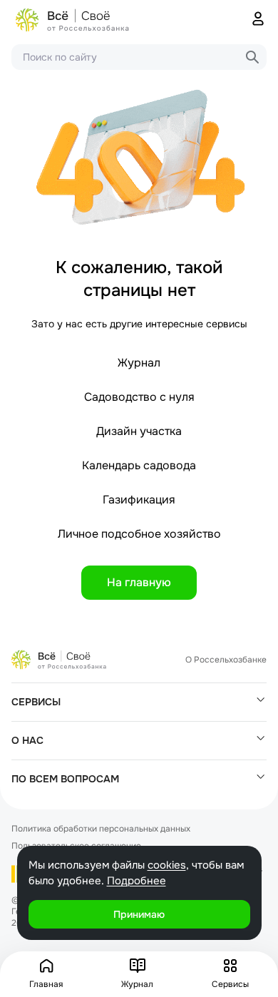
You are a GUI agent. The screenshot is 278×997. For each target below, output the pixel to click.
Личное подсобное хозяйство (139, 533)
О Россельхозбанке (226, 659)
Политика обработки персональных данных (100, 828)
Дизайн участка (139, 431)
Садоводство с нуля (139, 396)
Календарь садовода (139, 465)
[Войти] (258, 20)
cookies (167, 865)
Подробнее (136, 881)
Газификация (139, 499)
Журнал (139, 362)
